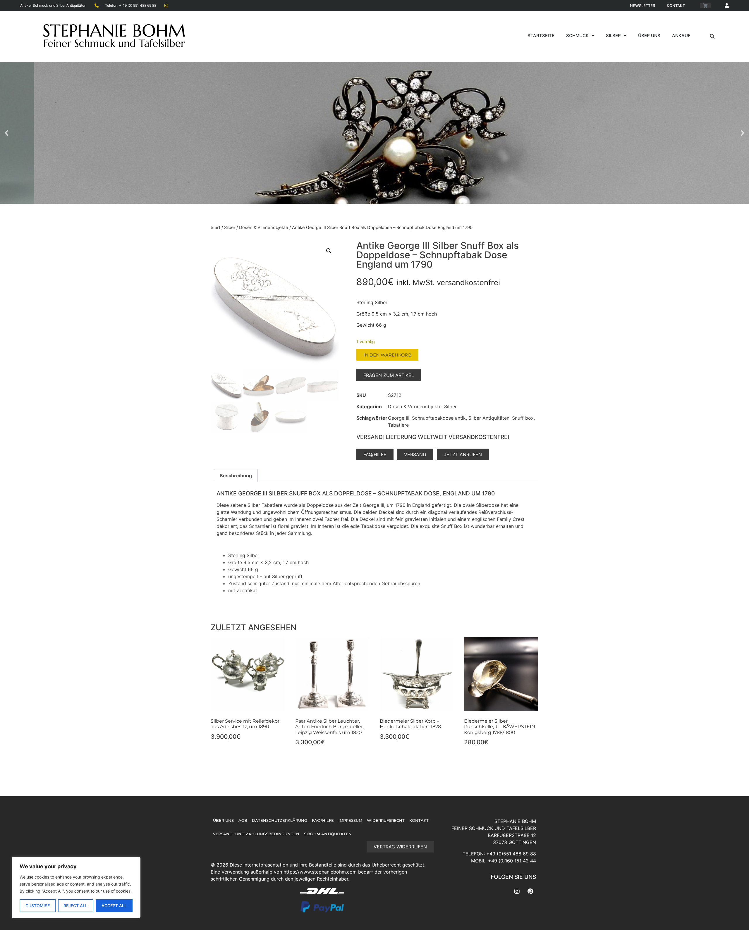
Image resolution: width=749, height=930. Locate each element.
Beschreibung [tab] (236, 475)
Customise (37, 905)
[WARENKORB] (705, 5)
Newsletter (642, 5)
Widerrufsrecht (386, 820)
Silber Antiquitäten (488, 418)
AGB (242, 820)
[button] (712, 36)
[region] (76, 887)
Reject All (75, 905)
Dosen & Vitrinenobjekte (263, 227)
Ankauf (681, 35)
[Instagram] (517, 891)
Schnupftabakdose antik (439, 418)
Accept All (114, 905)
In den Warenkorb (387, 355)
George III (398, 418)
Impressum (350, 820)
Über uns (649, 35)
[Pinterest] (530, 891)
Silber (613, 35)
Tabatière (398, 425)
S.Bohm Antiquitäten (328, 834)
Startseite (541, 35)
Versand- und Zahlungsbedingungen (256, 834)
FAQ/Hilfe (323, 820)
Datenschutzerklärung (279, 820)
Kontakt (676, 5)
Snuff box (523, 418)
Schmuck (577, 35)
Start (215, 227)
